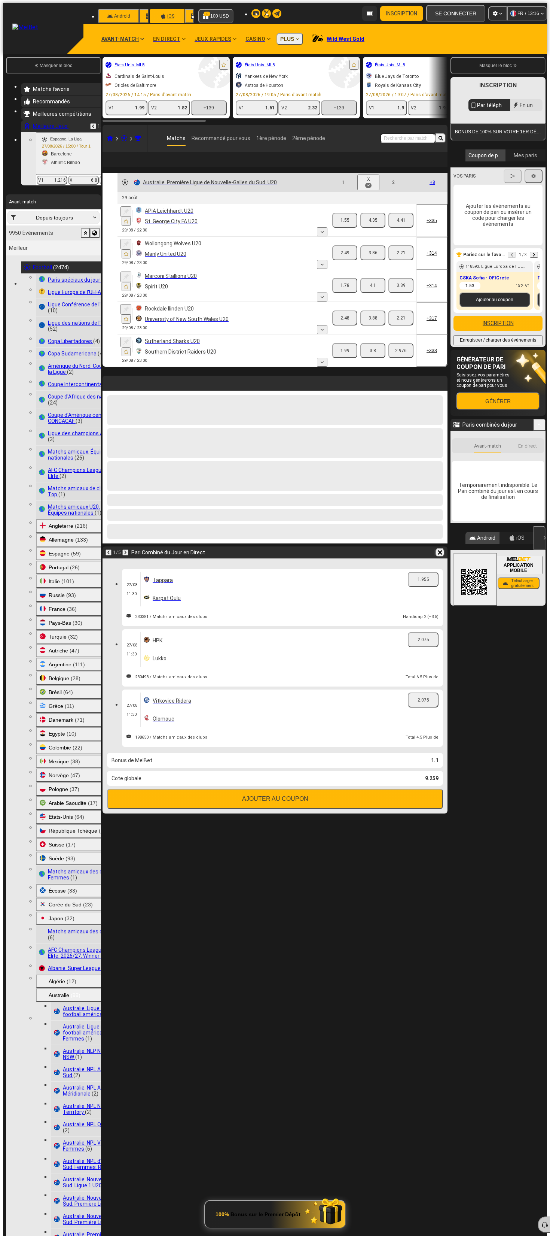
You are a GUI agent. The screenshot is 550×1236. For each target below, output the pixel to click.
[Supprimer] (440, 564)
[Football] (124, 138)
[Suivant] (125, 564)
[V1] (344, 232)
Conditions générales (494, 177)
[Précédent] (93, 126)
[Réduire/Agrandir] (539, 493)
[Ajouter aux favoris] (223, 65)
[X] (372, 232)
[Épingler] (125, 223)
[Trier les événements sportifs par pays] (95, 233)
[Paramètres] (497, 13)
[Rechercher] (441, 138)
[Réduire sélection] (85, 233)
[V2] (400, 232)
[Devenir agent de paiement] (369, 13)
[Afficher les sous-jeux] (322, 243)
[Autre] (425, 165)
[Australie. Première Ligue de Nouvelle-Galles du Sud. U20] (138, 138)
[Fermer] (540, 606)
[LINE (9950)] (110, 138)
